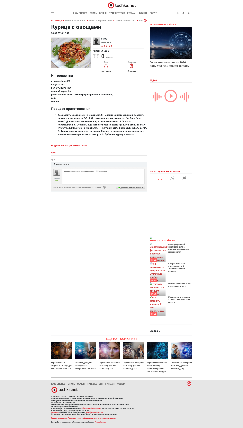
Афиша (143, 13)
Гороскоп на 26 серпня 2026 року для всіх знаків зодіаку (133, 366)
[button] (183, 13)
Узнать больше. (100, 422)
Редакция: (55, 412)
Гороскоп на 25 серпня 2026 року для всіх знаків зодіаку (181, 366)
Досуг (153, 13)
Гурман (131, 13)
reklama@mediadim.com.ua (91, 408)
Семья (103, 13)
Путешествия (117, 13)
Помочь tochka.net (75, 20)
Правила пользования (59, 418)
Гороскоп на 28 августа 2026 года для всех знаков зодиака (61, 366)
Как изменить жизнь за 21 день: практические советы (179, 299)
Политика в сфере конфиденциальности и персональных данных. (92, 418)
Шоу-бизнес (80, 13)
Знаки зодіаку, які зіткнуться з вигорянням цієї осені (85, 366)
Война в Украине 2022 (100, 20)
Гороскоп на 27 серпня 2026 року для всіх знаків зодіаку (109, 366)
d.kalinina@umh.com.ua (94, 412)
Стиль (93, 13)
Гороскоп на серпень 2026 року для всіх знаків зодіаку (169, 64)
